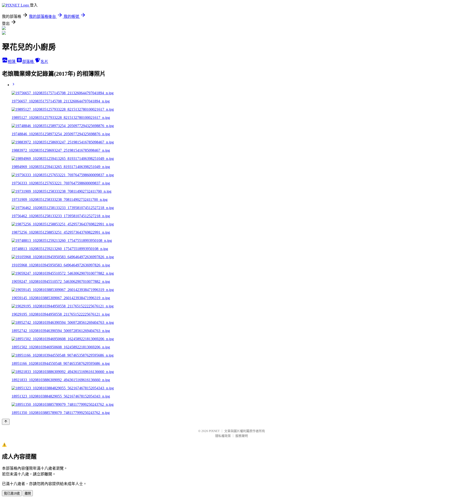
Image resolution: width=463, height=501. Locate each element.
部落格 (28, 62)
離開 (28, 493)
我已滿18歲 (12, 493)
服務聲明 (241, 436)
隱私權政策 (223, 436)
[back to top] (6, 422)
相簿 (12, 62)
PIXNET (214, 431)
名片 (44, 62)
